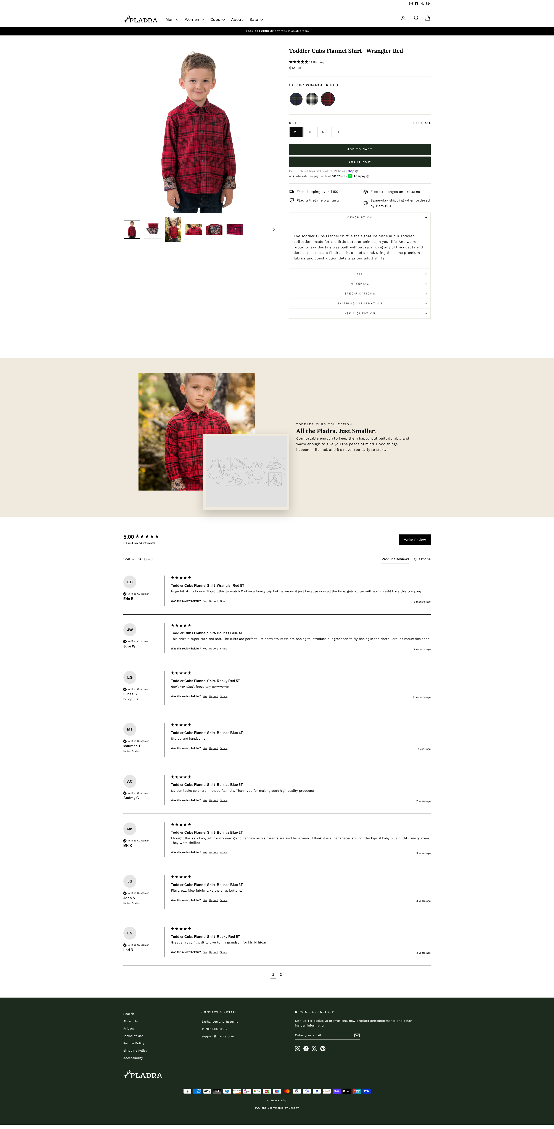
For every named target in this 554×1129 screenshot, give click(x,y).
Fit (360, 273)
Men (170, 19)
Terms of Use (133, 1036)
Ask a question (359, 313)
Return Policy (133, 1043)
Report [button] (213, 601)
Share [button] (223, 601)
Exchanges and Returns (219, 1021)
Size (293, 123)
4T (324, 132)
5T (337, 132)
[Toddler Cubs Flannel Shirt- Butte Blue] (312, 99)
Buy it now (360, 161)
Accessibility (133, 1058)
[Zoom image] (199, 130)
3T (310, 132)
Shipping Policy (135, 1050)
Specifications (360, 293)
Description (359, 217)
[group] (146, 537)
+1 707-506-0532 (214, 1029)
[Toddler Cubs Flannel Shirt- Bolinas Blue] (296, 99)
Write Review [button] (415, 540)
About (237, 19)
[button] (360, 62)
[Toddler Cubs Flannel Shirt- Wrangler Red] (328, 99)
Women (193, 19)
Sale (254, 19)
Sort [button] (127, 559)
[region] (277, 31)
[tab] (395, 560)
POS (258, 1107)
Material (360, 283)
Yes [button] (205, 601)
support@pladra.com (217, 1036)
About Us (130, 1021)
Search (128, 1013)
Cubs (215, 19)
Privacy (129, 1028)
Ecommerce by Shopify (283, 1107)
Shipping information (360, 303)
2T (296, 132)
